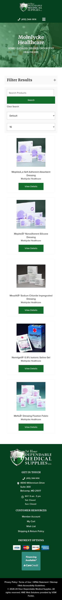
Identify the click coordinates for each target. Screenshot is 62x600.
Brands (34, 48)
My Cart (31, 521)
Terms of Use (25, 582)
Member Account (31, 516)
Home (11, 48)
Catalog (22, 48)
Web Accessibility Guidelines (31, 585)
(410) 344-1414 (28, 19)
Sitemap (53, 582)
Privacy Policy (11, 582)
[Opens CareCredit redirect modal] (31, 561)
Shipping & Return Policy (31, 531)
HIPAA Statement (40, 582)
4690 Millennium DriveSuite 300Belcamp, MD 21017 (32, 486)
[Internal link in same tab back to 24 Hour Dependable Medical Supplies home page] (31, 7)
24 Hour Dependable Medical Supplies (33, 589)
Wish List (31, 526)
